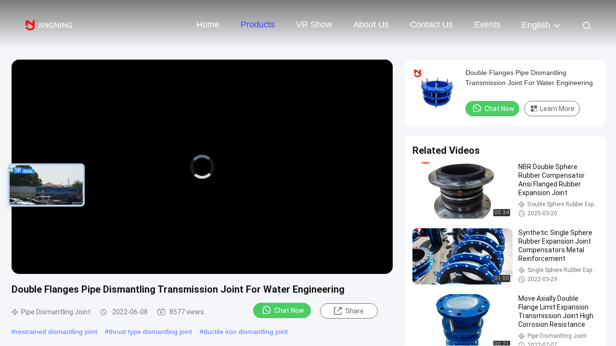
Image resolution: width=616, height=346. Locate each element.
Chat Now (289, 310)
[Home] (48, 24)
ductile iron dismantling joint (246, 331)
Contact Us (431, 24)
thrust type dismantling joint (150, 331)
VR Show (314, 24)
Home (207, 24)
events (487, 24)
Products (258, 24)
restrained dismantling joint (56, 331)
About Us (371, 24)
